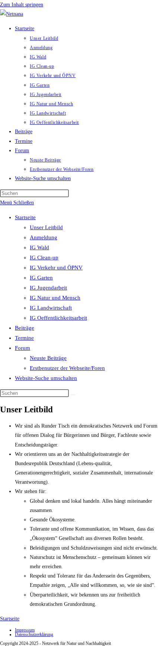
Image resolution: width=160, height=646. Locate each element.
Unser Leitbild (46, 227)
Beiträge (24, 328)
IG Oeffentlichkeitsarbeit (58, 318)
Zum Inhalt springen (21, 4)
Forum (22, 348)
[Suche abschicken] (73, 395)
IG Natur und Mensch (55, 298)
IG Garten (41, 278)
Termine (24, 338)
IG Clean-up (44, 257)
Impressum (25, 630)
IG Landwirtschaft (51, 308)
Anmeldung (43, 237)
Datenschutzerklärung (34, 634)
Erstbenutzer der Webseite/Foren (67, 368)
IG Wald (39, 247)
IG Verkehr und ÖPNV (56, 268)
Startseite (25, 217)
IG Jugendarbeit (48, 288)
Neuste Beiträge (48, 358)
